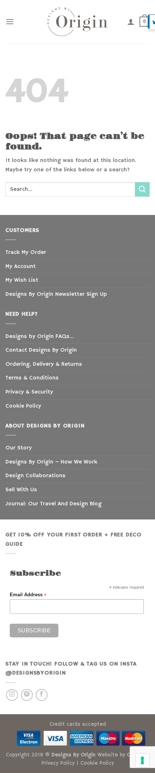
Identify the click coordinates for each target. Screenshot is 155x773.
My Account (20, 266)
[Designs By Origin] (77, 21)
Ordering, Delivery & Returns (43, 364)
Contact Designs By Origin (41, 350)
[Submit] (142, 189)
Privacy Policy (58, 763)
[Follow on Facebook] (42, 695)
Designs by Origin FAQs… (39, 336)
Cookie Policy (23, 406)
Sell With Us (21, 489)
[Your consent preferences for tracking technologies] (142, 760)
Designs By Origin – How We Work (51, 462)
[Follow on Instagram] (12, 695)
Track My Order (25, 252)
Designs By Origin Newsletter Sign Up (56, 294)
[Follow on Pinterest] (27, 695)
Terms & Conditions (32, 378)
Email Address (28, 595)
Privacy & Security (29, 392)
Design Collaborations (35, 475)
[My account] (130, 22)
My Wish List (21, 280)
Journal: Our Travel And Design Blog (53, 504)
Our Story (18, 448)
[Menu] (9, 21)
